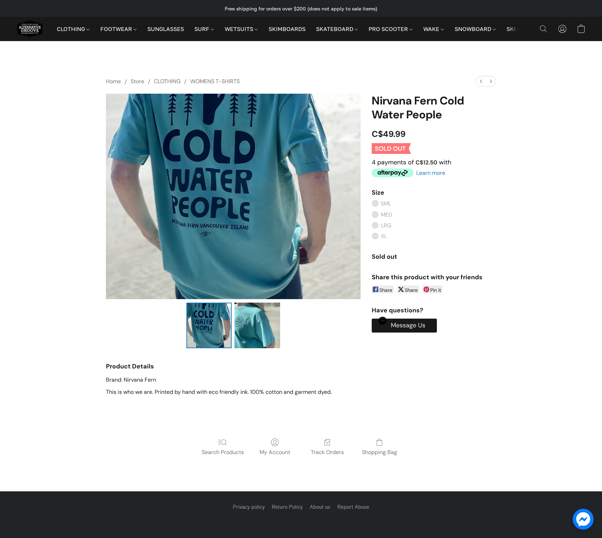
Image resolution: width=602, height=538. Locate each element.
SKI (512, 28)
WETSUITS (240, 28)
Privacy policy (249, 507)
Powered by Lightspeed (301, 519)
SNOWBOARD (474, 28)
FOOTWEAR (116, 28)
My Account (275, 452)
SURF (202, 28)
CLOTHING (71, 28)
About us (320, 507)
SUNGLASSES (165, 28)
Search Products (223, 452)
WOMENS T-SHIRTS (215, 81)
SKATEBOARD (335, 28)
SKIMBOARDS (287, 28)
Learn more (430, 173)
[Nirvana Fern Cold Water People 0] (209, 325)
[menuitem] (481, 81)
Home (113, 81)
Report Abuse (353, 507)
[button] (30, 29)
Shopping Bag (379, 452)
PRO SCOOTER (389, 28)
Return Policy (287, 507)
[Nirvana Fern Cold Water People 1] (257, 325)
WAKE (432, 28)
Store (137, 81)
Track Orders (327, 452)
